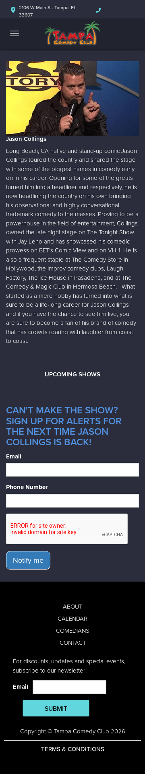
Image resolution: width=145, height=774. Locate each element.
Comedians (72, 630)
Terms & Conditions (72, 749)
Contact (73, 642)
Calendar (72, 618)
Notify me (28, 560)
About (72, 606)
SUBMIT (56, 709)
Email (13, 456)
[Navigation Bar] (14, 33)
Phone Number (27, 487)
